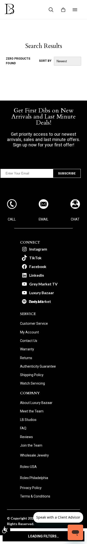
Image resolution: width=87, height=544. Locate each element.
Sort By (45, 61)
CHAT (75, 219)
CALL (12, 219)
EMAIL (43, 219)
